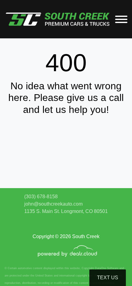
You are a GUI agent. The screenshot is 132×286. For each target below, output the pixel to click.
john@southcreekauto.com (53, 204)
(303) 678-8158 (41, 196)
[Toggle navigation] (121, 19)
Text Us (107, 277)
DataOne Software (106, 268)
